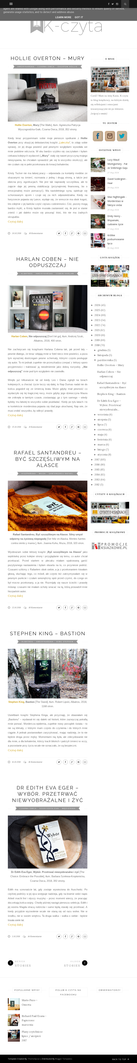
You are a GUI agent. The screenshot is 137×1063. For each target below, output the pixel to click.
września (103, 414)
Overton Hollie (68, 67)
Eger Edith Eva (49, 808)
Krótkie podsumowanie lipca (115, 239)
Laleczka (64, 142)
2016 (97, 464)
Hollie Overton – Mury (48, 58)
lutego (101, 449)
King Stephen (64, 642)
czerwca (103, 429)
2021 (97, 330)
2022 (97, 325)
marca (101, 444)
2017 (97, 459)
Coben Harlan (65, 274)
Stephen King (16, 701)
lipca (100, 424)
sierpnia (102, 419)
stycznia (102, 454)
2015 (97, 469)
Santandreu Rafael (61, 473)
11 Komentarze (35, 427)
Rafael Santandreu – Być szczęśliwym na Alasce (48, 459)
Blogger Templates (63, 1058)
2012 (97, 484)
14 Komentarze (35, 936)
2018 (97, 345)
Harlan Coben (19, 336)
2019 (97, 340)
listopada (103, 355)
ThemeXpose (34, 1058)
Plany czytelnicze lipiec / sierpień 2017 (32, 1036)
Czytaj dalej (15, 221)
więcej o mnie (99, 113)
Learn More (63, 17)
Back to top (119, 1059)
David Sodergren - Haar (117, 181)
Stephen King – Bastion (48, 633)
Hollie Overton (23, 125)
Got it (79, 17)
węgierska (69, 808)
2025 (97, 310)
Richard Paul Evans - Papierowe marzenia (34, 1020)
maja (100, 434)
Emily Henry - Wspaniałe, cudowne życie (115, 220)
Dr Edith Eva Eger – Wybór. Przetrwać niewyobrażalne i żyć (47, 794)
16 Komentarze (35, 762)
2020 (97, 335)
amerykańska (25, 67)
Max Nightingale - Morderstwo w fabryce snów (116, 201)
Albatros (27, 274)
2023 (97, 320)
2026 (97, 305)
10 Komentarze (36, 233)
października (105, 360)
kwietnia (103, 439)
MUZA (42, 473)
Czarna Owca (46, 67)
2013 (97, 479)
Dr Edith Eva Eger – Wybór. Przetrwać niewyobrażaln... (109, 405)
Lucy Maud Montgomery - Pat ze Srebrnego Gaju (117, 163)
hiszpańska (28, 473)
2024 (97, 315)
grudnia (102, 350)
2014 (97, 474)
